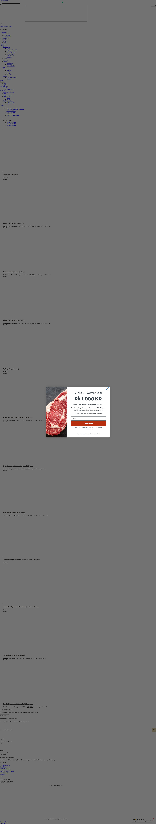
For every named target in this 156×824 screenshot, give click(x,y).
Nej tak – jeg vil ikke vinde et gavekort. (88, 434)
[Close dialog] (107, 388)
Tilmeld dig (88, 423)
